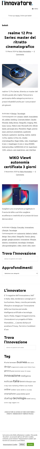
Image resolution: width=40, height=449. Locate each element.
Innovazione (29, 227)
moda (25, 385)
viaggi (9, 402)
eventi (26, 367)
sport (27, 394)
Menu (36, 8)
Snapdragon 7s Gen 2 (16, 144)
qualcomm (13, 135)
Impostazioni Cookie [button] (10, 444)
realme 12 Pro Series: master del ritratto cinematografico (20, 40)
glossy (33, 236)
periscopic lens (12, 128)
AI (5, 362)
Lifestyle (5, 230)
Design (14, 113)
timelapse (30, 242)
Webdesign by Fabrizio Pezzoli (23, 414)
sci (25, 390)
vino (18, 402)
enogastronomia (15, 367)
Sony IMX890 (29, 144)
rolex (26, 141)
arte (7, 362)
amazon (20, 116)
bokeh (26, 116)
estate (22, 367)
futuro (33, 367)
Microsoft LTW (26, 125)
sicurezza (29, 390)
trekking (33, 398)
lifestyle (33, 239)
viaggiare (14, 402)
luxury (9, 125)
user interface (31, 150)
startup (8, 398)
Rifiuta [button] (22, 444)
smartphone (13, 242)
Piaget (29, 128)
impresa (28, 371)
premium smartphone (14, 132)
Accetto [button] (30, 444)
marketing (15, 386)
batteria (29, 233)
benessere (13, 362)
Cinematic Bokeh (24, 119)
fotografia (22, 122)
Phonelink (22, 128)
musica (30, 385)
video (19, 245)
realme (27, 135)
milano (21, 385)
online (7, 389)
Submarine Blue (8, 147)
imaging (30, 122)
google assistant (14, 239)
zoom (33, 245)
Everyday (20, 227)
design (4, 236)
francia (27, 236)
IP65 (35, 122)
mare (10, 386)
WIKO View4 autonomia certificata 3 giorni (20, 162)
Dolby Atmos (13, 122)
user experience (19, 150)
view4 (24, 245)
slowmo (5, 242)
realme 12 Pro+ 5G (14, 138)
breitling (14, 119)
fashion (30, 367)
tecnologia (22, 242)
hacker (22, 371)
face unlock (12, 236)
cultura (32, 362)
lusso (4, 125)
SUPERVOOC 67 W (21, 147)
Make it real (16, 125)
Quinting (21, 135)
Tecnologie (21, 113)
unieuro (9, 150)
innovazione (25, 239)
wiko (29, 245)
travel (28, 398)
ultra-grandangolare (9, 245)
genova (7, 371)
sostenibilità (20, 394)
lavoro (23, 381)
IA (25, 371)
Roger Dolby (19, 141)
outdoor (13, 390)
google (4, 239)
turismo (6, 402)
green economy (15, 371)
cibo (28, 362)
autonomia (21, 233)
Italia (16, 381)
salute (23, 390)
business (22, 362)
